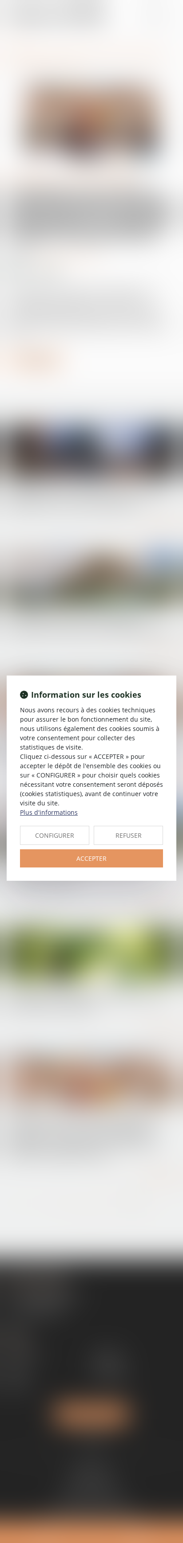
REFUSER (128, 835)
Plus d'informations (49, 812)
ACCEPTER (91, 858)
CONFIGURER (54, 835)
